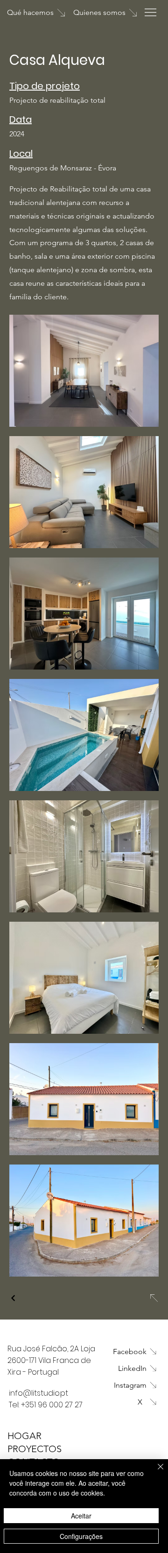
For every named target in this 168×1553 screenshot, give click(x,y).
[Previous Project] (13, 1298)
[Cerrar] (155, 1472)
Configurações (81, 1536)
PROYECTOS (34, 1448)
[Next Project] (153, 1298)
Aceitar (81, 1515)
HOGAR (24, 1435)
